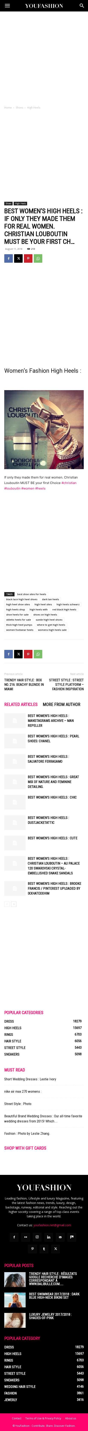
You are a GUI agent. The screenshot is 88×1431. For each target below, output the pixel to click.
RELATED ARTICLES (21, 704)
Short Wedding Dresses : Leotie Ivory (30, 1079)
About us (70, 1418)
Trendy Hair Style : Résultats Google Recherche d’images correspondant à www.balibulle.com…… (53, 1279)
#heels (40, 488)
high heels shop (15, 609)
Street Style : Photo (17, 1104)
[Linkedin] (48, 1237)
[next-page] (13, 904)
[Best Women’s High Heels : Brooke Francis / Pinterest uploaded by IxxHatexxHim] (15, 888)
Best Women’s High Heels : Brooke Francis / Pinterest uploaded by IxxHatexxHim (54, 888)
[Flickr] (25, 1237)
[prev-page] (7, 904)
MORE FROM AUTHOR (61, 704)
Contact (16, 1418)
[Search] (82, 5)
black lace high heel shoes (21, 599)
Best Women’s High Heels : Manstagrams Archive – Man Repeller (51, 721)
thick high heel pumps (19, 624)
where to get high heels (51, 624)
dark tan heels (50, 599)
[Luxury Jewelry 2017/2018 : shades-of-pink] (15, 1320)
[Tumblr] (44, 1249)
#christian (69, 483)
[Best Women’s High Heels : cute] (15, 843)
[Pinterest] (28, 258)
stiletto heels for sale (18, 619)
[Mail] (60, 1237)
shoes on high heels (45, 614)
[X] (18, 258)
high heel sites (43, 604)
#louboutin (12, 488)
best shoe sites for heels (31, 594)
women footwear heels (19, 629)
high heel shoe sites (18, 604)
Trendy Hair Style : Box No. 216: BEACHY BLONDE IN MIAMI (24, 684)
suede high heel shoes (49, 619)
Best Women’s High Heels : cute (52, 838)
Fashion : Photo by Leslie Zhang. (27, 1133)
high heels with (39, 609)
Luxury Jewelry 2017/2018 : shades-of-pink (50, 1316)
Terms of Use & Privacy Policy (43, 1418)
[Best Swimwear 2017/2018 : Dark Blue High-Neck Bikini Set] (15, 1300)
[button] (7, 5)
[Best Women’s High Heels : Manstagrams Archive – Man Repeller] (15, 720)
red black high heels (64, 609)
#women (27, 488)
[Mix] (71, 1237)
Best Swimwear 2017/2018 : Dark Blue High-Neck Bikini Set (54, 1296)
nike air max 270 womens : (22, 1091)
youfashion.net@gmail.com (52, 1225)
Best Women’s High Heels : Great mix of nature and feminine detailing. (53, 782)
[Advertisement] (44, 57)
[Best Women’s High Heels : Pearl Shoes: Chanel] (15, 741)
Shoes (19, 107)
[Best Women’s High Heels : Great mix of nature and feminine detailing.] (15, 782)
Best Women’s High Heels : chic (52, 797)
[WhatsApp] (38, 258)
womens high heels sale (52, 629)
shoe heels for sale (17, 614)
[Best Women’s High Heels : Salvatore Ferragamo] (15, 761)
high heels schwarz (68, 604)
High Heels (33, 107)
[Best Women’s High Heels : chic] (15, 802)
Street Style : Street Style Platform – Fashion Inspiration (66, 684)
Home (8, 107)
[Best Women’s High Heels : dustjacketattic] (15, 822)
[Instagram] (37, 1237)
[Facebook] (8, 258)
